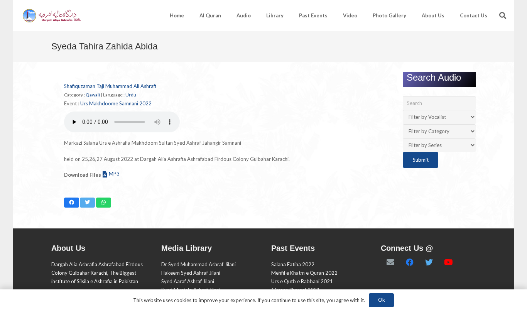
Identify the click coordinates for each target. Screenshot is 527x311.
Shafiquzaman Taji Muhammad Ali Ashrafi (110, 86)
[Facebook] (409, 262)
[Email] (390, 262)
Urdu (130, 95)
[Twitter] (429, 262)
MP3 (114, 174)
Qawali (93, 95)
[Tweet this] (87, 203)
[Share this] (71, 203)
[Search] (502, 15)
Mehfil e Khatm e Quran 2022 (304, 273)
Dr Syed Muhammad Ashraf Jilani (198, 264)
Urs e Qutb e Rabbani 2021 (302, 281)
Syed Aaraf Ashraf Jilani (187, 281)
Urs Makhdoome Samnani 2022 (116, 103)
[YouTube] (448, 262)
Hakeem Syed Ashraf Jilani (190, 273)
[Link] (51, 15)
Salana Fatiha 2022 (292, 264)
